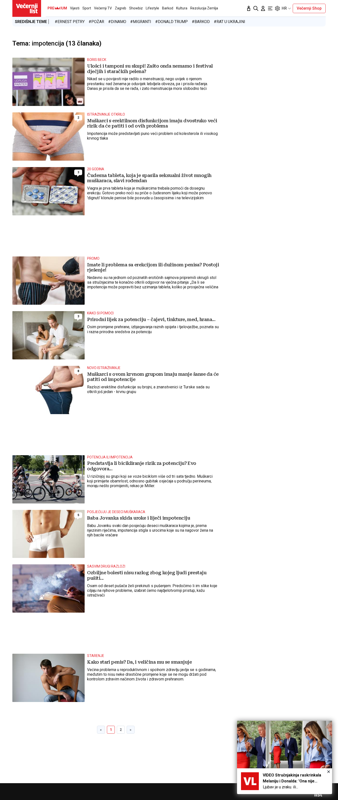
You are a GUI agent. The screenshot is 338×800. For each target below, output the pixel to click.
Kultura (181, 8)
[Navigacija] (270, 8)
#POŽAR (96, 21)
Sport (86, 8)
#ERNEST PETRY (70, 21)
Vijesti (74, 8)
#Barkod (201, 21)
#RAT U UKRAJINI (229, 21)
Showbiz (136, 8)
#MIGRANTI (140, 21)
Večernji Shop (309, 8)
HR (284, 8)
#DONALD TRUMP (171, 21)
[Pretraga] (256, 8)
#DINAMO (117, 21)
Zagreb (120, 8)
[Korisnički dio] (263, 8)
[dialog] (284, 757)
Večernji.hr (26, 8)
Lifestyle (152, 8)
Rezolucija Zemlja (204, 8)
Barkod (167, 8)
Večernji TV (103, 8)
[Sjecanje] (249, 8)
